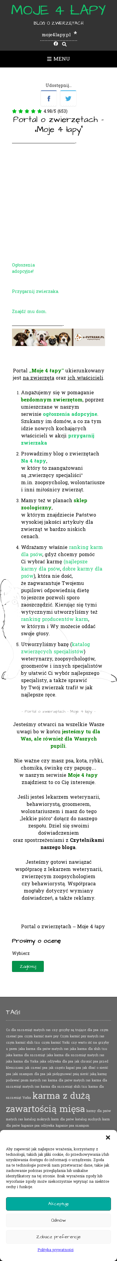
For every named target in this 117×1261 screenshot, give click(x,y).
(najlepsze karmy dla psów (54, 565)
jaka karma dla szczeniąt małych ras (75, 1055)
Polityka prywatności (56, 1250)
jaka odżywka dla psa (56, 1061)
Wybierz (21, 953)
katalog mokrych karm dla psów (49, 1119)
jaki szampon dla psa (29, 1074)
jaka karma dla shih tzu (88, 1049)
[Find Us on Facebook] (56, 44)
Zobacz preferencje (58, 1237)
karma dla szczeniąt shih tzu (64, 1087)
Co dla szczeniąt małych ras (28, 1030)
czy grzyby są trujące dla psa (75, 1030)
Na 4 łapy (33, 461)
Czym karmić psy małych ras (82, 1036)
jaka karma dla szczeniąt (25, 1055)
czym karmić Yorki (55, 1042)
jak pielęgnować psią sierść (67, 1074)
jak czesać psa (36, 1068)
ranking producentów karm (54, 619)
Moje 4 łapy (58, 10)
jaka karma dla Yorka (22, 1061)
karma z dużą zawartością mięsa (48, 1102)
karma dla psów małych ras (69, 1080)
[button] (108, 1137)
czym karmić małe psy (41, 1036)
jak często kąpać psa (65, 1068)
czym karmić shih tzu (23, 1042)
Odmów (58, 1220)
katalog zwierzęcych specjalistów (55, 648)
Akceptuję (58, 1204)
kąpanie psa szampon (72, 1125)
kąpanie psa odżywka (37, 1125)
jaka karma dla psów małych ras (43, 1049)
